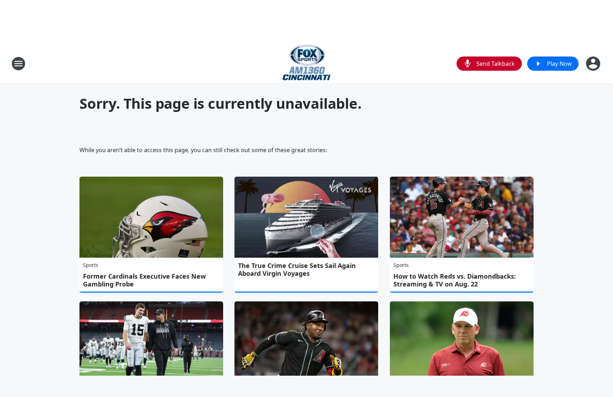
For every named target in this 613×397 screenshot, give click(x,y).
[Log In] (594, 64)
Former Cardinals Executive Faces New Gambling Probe (144, 280)
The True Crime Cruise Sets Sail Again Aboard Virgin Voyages (297, 269)
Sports (90, 265)
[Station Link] (307, 63)
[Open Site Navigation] (18, 64)
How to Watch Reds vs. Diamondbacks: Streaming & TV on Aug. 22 (454, 280)
